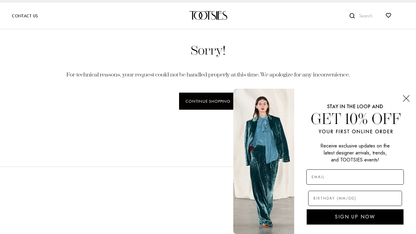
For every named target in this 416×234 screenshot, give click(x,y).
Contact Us (25, 16)
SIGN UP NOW (355, 216)
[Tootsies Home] (208, 15)
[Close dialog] (406, 98)
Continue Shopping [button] (208, 101)
